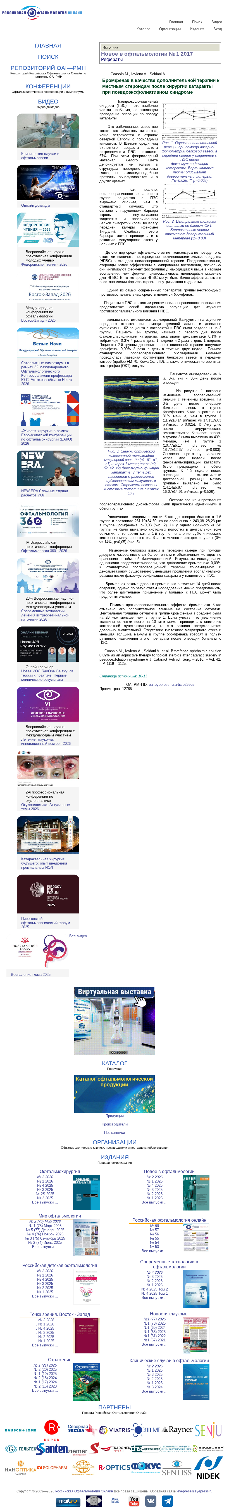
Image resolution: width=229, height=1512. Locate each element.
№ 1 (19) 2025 (45, 1374)
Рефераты (112, 59)
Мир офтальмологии (60, 1216)
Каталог (143, 29)
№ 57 (154, 1230)
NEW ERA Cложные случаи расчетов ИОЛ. (44, 493)
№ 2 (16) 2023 (45, 1386)
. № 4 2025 (45, 1328)
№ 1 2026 (45, 1181)
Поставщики (114, 1133)
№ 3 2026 (155, 1277)
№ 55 (154, 1238)
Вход (217, 29)
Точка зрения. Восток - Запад (60, 1314)
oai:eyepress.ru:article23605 (171, 684)
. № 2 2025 (45, 1337)
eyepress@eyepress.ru (195, 1491)
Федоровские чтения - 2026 (44, 264)
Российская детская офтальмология (59, 1265)
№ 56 (154, 1234)
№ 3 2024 (155, 1387)
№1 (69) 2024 (155, 1327)
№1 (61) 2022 (155, 1336)
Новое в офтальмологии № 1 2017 (147, 54)
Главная (176, 22)
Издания (197, 29)
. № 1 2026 (45, 1324)
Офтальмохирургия (60, 1171)
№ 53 (154, 1247)
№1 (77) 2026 (155, 1319)
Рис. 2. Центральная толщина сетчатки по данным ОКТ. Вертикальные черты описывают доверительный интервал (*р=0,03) (189, 229)
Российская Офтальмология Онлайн (84, 1491)
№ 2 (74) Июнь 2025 (45, 1242)
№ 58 (154, 1226)
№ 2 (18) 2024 (45, 1378)
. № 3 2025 (45, 1332)
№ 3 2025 (45, 1190)
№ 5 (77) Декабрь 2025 (45, 1230)
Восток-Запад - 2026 (38, 320)
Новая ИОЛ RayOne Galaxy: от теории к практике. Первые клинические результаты (47, 675)
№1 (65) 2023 (155, 1332)
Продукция (115, 1116)
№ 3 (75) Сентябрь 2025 (45, 1238)
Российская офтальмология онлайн (169, 1220)
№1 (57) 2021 (155, 1340)
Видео (216, 22)
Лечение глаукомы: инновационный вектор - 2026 (46, 741)
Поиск (197, 22)
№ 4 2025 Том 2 (154, 1289)
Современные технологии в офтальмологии (169, 1264)
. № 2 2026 (45, 1320)
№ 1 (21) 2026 (45, 1365)
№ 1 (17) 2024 (45, 1382)
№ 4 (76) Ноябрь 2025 (45, 1234)
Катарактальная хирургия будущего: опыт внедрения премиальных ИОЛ (44, 863)
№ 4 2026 (155, 1272)
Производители (115, 1124)
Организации (170, 29)
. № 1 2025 (45, 1341)
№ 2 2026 (45, 1177)
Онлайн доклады (35, 205)
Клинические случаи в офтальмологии (40, 156)
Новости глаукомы (169, 1313)
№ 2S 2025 (45, 1194)
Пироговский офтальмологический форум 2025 (45, 923)
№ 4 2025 (45, 1185)
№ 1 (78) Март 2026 (44, 1226)
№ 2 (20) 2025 (45, 1369)
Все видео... (79, 936)
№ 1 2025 (155, 1198)
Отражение (59, 1359)
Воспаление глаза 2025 (31, 974)
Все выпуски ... (45, 1202)
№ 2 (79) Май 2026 (45, 1221)
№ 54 (154, 1242)
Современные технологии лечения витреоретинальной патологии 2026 (45, 615)
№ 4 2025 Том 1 (154, 1293)
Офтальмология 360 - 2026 (44, 551)
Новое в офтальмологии (169, 1171)
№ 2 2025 (45, 1198)
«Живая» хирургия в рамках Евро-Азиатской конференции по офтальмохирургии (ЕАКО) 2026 (46, 437)
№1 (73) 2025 (155, 1323)
